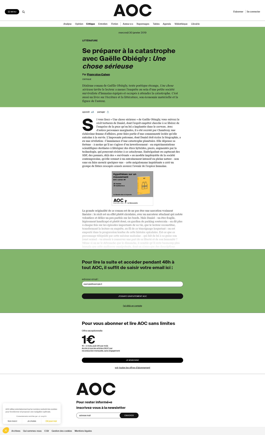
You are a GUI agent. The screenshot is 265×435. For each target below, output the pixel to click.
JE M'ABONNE (132, 360)
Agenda (167, 23)
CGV (46, 430)
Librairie (195, 23)
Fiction (114, 23)
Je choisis (31, 421)
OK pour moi (51, 421)
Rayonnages (143, 23)
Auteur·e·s (128, 23)
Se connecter (253, 11)
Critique (90, 23)
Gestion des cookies (62, 430)
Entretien (102, 23)
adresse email (89, 279)
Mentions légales (83, 430)
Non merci (12, 421)
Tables (156, 23)
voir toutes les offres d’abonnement (132, 367)
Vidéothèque (181, 23)
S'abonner (238, 11)
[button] (5, 430)
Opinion (79, 23)
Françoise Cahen (98, 74)
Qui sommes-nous (32, 430)
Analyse (67, 23)
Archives (15, 430)
